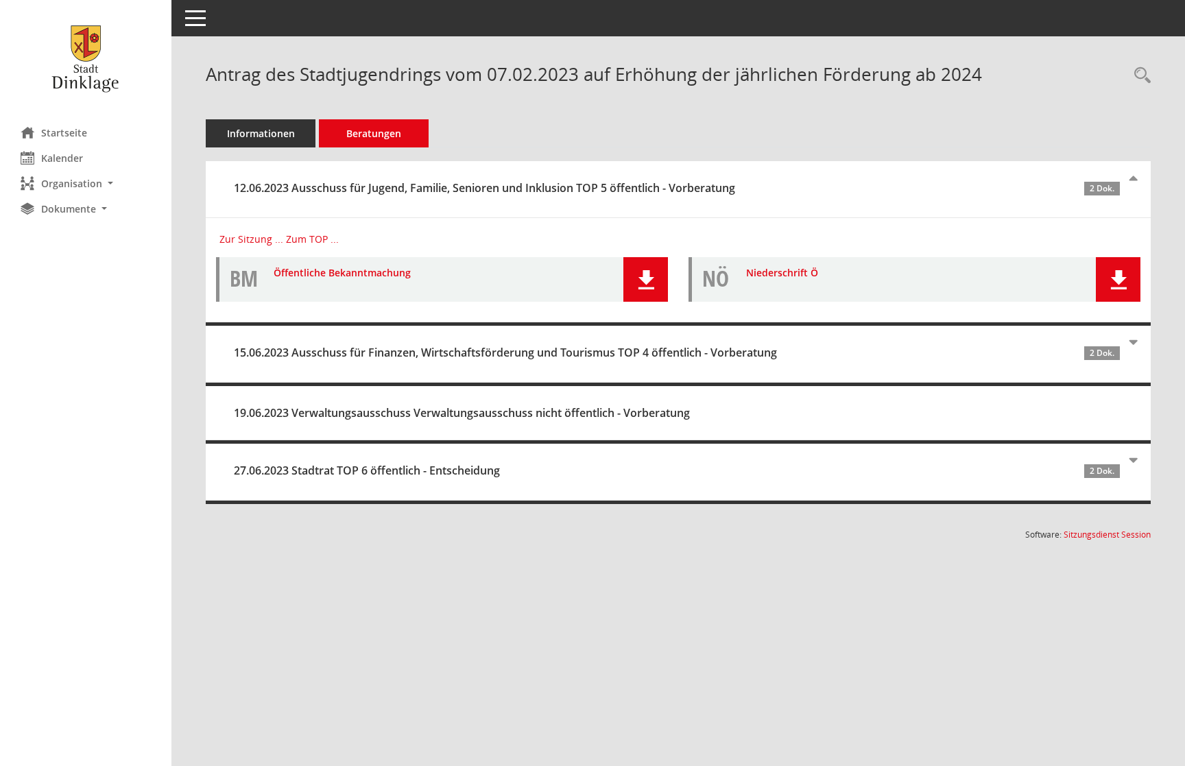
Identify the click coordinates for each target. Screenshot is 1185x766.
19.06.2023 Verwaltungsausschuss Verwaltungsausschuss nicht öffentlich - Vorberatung (462, 412)
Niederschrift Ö (782, 272)
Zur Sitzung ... (251, 239)
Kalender (62, 158)
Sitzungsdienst (1107, 534)
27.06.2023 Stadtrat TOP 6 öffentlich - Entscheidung (674, 470)
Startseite (64, 132)
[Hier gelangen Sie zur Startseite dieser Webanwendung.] (85, 58)
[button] (85, 183)
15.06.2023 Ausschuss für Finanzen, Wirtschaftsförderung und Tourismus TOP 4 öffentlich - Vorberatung (674, 352)
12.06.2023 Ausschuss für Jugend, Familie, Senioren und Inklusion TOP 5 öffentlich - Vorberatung (674, 187)
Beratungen (373, 133)
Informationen (261, 133)
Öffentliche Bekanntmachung (342, 272)
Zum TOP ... (312, 239)
